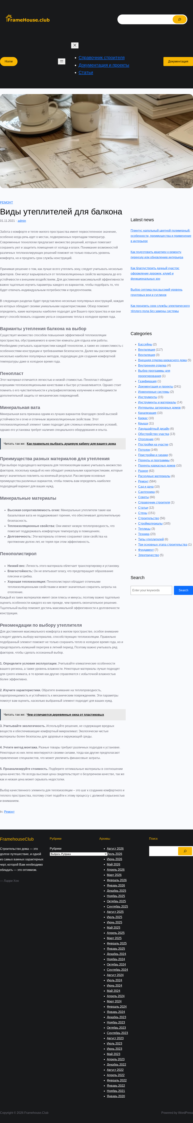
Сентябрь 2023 (117, 1033)
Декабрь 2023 (116, 1017)
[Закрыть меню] (75, 45)
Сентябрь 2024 (117, 969)
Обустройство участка (153, 434)
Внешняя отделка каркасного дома (162, 360)
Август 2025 (115, 911)
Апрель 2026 (116, 869)
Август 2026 (115, 848)
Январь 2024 (116, 1012)
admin (22, 220)
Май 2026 (113, 864)
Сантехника (146, 491)
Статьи (143, 507)
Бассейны (145, 344)
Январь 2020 (116, 1096)
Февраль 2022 (117, 1080)
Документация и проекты (155, 386)
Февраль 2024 (117, 1006)
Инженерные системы (153, 391)
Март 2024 (114, 1001)
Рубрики (55, 848)
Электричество (148, 555)
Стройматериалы (150, 523)
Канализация (147, 412)
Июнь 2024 (114, 985)
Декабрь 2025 (116, 890)
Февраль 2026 (117, 880)
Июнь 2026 (114, 859)
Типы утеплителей (151, 539)
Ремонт (6, 202)
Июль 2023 (114, 1043)
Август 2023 (115, 1038)
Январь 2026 (116, 885)
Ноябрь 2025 (116, 896)
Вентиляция (146, 349)
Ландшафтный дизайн (153, 428)
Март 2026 (114, 875)
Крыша (143, 423)
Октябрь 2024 (116, 964)
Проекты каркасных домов (156, 465)
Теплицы (144, 528)
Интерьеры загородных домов (159, 407)
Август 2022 (115, 1069)
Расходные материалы (154, 476)
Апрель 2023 (116, 1059)
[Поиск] (180, 19)
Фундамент (146, 549)
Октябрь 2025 (116, 901)
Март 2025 (114, 938)
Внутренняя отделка (152, 365)
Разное (143, 470)
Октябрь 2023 (116, 1027)
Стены (142, 513)
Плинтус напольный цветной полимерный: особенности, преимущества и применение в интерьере (161, 236)
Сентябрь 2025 (117, 906)
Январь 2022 (116, 1085)
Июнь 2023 (114, 1048)
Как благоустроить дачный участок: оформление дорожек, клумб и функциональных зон (155, 273)
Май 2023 (113, 1054)
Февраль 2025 (117, 943)
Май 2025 (113, 927)
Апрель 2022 (116, 1075)
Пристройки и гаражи (153, 455)
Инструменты (147, 397)
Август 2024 (115, 975)
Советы (143, 497)
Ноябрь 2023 (116, 1022)
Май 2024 (113, 990)
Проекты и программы (154, 460)
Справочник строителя (154, 502)
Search (183, 590)
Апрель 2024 (116, 996)
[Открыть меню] (61, 61)
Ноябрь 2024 (116, 959)
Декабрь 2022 (116, 1064)
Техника (143, 534)
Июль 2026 (114, 853)
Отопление (146, 439)
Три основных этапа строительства (162, 544)
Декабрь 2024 (116, 954)
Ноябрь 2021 (116, 1091)
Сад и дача (146, 486)
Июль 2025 (114, 917)
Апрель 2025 (116, 932)
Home (9, 61)
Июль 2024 (114, 980)
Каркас (143, 418)
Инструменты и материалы (157, 402)
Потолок (144, 449)
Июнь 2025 (114, 922)
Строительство (148, 518)
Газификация (147, 381)
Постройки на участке (153, 444)
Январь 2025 (116, 948)
